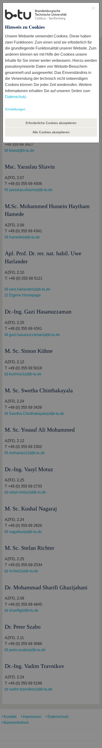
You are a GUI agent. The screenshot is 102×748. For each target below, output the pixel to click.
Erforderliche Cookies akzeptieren (51, 123)
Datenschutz (15, 97)
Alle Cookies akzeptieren (51, 132)
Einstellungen (15, 109)
